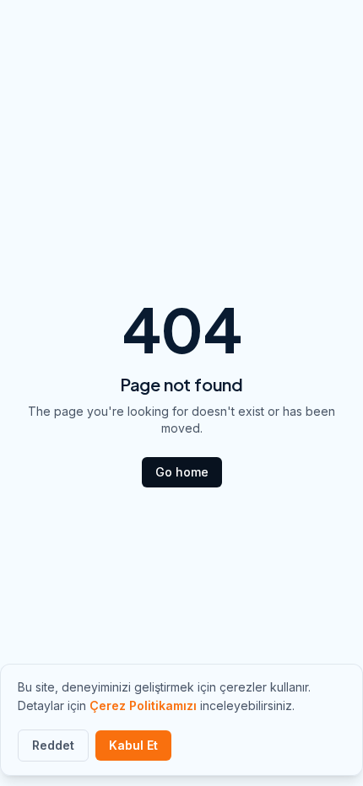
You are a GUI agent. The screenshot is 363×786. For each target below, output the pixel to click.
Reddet (53, 745)
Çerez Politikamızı (143, 705)
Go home (182, 472)
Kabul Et (133, 745)
